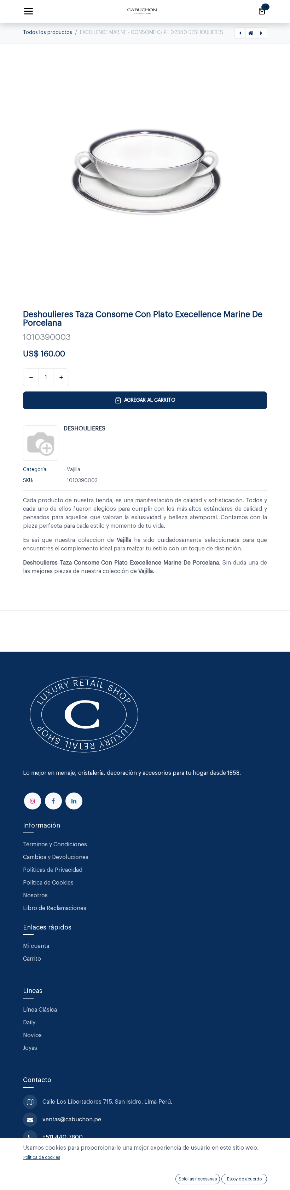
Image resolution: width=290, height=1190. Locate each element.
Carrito (32, 959)
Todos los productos (47, 32)
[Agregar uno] (61, 377)
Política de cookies (41, 1157)
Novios (32, 1035)
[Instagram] (32, 801)
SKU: (28, 480)
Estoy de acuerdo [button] (244, 1179)
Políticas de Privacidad (52, 870)
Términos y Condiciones (55, 844)
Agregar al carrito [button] (149, 400)
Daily (29, 1022)
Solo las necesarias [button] (198, 1179)
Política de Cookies (48, 883)
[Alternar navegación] (28, 11)
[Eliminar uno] (31, 377)
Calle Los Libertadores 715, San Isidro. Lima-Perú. (108, 1102)
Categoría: (35, 469)
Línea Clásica (40, 1010)
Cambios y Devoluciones (55, 857)
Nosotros (35, 895)
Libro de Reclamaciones (54, 908)
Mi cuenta (36, 946)
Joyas (30, 1048)
